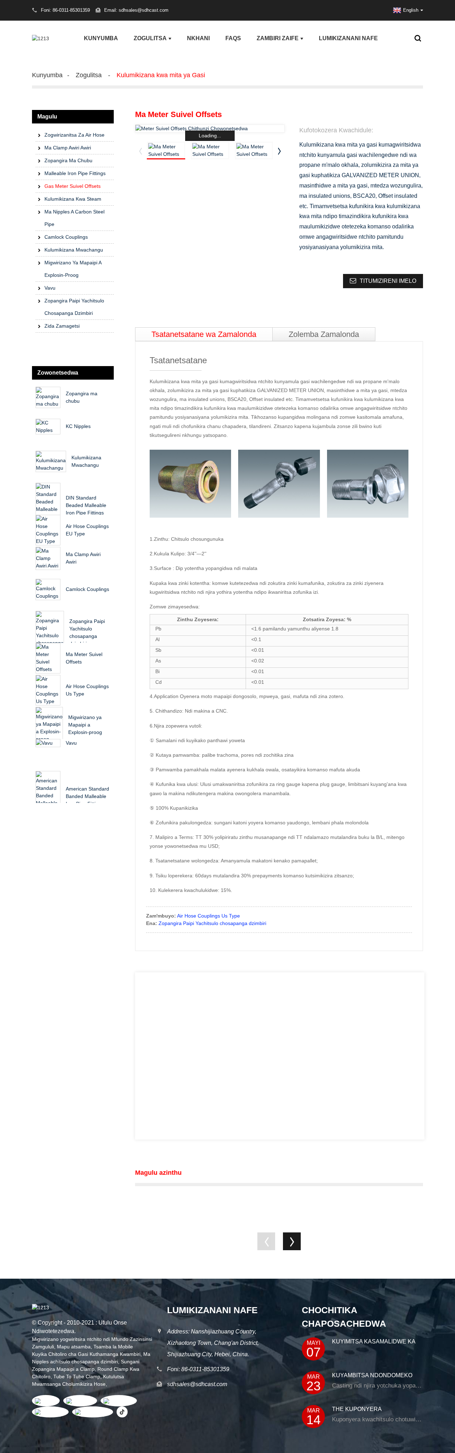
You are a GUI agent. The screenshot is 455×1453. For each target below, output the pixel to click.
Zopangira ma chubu (68, 160)
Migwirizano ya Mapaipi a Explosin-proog (72, 269)
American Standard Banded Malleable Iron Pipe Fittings (87, 796)
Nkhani (198, 38)
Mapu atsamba (74, 1346)
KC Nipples (78, 426)
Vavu (49, 288)
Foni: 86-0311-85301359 (198, 1369)
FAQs (233, 38)
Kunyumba (101, 38)
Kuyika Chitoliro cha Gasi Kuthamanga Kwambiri (86, 1354)
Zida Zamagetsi (62, 326)
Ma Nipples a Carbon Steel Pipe (74, 218)
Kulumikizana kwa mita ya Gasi (161, 75)
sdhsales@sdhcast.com (197, 1384)
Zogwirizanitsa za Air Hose (74, 135)
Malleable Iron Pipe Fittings (75, 173)
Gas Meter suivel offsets (72, 186)
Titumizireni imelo (388, 281)
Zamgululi (43, 1346)
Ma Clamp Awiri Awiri (67, 147)
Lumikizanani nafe (348, 38)
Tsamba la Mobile (113, 1346)
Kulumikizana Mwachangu (73, 250)
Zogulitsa (150, 38)
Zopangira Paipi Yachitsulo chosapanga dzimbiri (74, 307)
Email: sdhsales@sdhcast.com (136, 10)
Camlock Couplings (66, 237)
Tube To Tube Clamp (76, 1376)
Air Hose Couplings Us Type (208, 916)
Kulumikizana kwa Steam (72, 199)
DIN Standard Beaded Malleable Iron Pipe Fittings (86, 505)
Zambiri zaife (278, 38)
